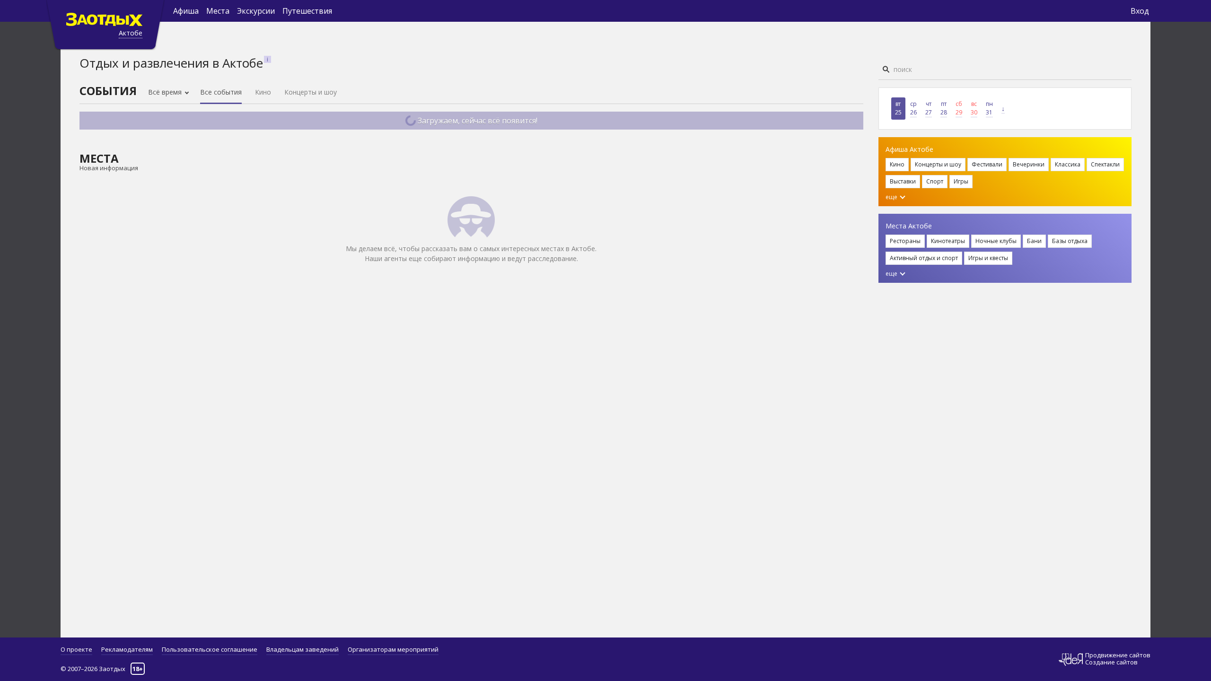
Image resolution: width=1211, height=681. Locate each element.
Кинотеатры (948, 241)
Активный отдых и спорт (924, 258)
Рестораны (905, 241)
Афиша (186, 11)
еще (892, 197)
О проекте (76, 649)
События (108, 90)
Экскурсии (256, 11)
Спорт (934, 181)
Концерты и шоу (310, 91)
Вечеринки (1028, 164)
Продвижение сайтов (1117, 655)
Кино (263, 91)
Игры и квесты (988, 258)
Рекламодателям (127, 649)
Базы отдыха (1070, 241)
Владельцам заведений (302, 649)
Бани (1034, 241)
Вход (1140, 11)
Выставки (903, 181)
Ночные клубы (996, 241)
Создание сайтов (1111, 662)
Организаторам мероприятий (393, 649)
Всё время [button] (166, 91)
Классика (1067, 164)
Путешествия (307, 11)
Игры (961, 181)
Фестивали (987, 164)
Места (217, 11)
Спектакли (1105, 164)
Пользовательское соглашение (209, 649)
